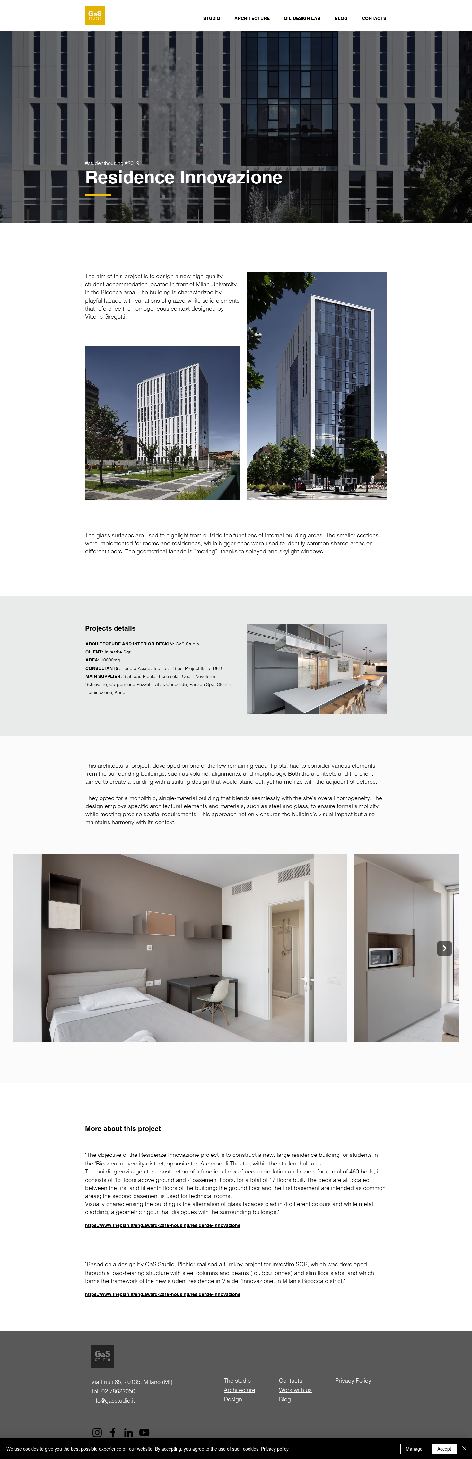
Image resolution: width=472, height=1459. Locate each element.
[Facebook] (113, 1432)
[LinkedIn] (128, 1432)
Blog (285, 1399)
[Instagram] (97, 1432)
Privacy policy (275, 1449)
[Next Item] (444, 948)
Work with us (295, 1390)
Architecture (239, 1390)
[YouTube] (144, 1432)
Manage (414, 1449)
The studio (237, 1380)
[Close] (464, 1449)
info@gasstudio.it (113, 1400)
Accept (444, 1449)
